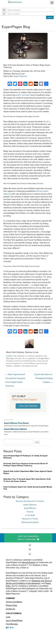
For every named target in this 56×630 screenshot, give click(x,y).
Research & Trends (30, 518)
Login (8, 617)
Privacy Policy (11, 605)
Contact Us (10, 608)
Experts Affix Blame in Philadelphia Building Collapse (43, 378)
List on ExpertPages (14, 620)
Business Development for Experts (30, 501)
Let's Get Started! (28, 406)
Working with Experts (30, 522)
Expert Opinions (20, 76)
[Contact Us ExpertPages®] (7, 627)
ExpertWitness (30, 508)
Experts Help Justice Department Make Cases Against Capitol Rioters (27, 472)
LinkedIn (9, 356)
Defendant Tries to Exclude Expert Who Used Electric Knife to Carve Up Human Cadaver (27, 480)
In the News (30, 515)
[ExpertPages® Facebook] (8, 627)
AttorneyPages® (28, 562)
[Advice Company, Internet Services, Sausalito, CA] (30, 553)
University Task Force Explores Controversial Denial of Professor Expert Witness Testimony (25, 464)
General (30, 511)
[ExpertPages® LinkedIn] (13, 627)
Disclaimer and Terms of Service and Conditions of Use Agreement (29, 581)
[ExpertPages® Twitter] (10, 627)
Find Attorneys (12, 624)
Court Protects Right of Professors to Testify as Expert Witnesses (25, 457)
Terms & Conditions (14, 601)
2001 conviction (23, 95)
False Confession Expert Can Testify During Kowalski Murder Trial (27, 488)
